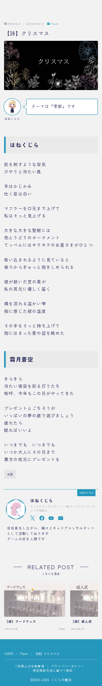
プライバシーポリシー (67, 666)
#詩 (10, 474)
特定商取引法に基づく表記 (53, 670)
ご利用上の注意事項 (29, 666)
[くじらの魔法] (19, 12)
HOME (9, 653)
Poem (55, 23)
